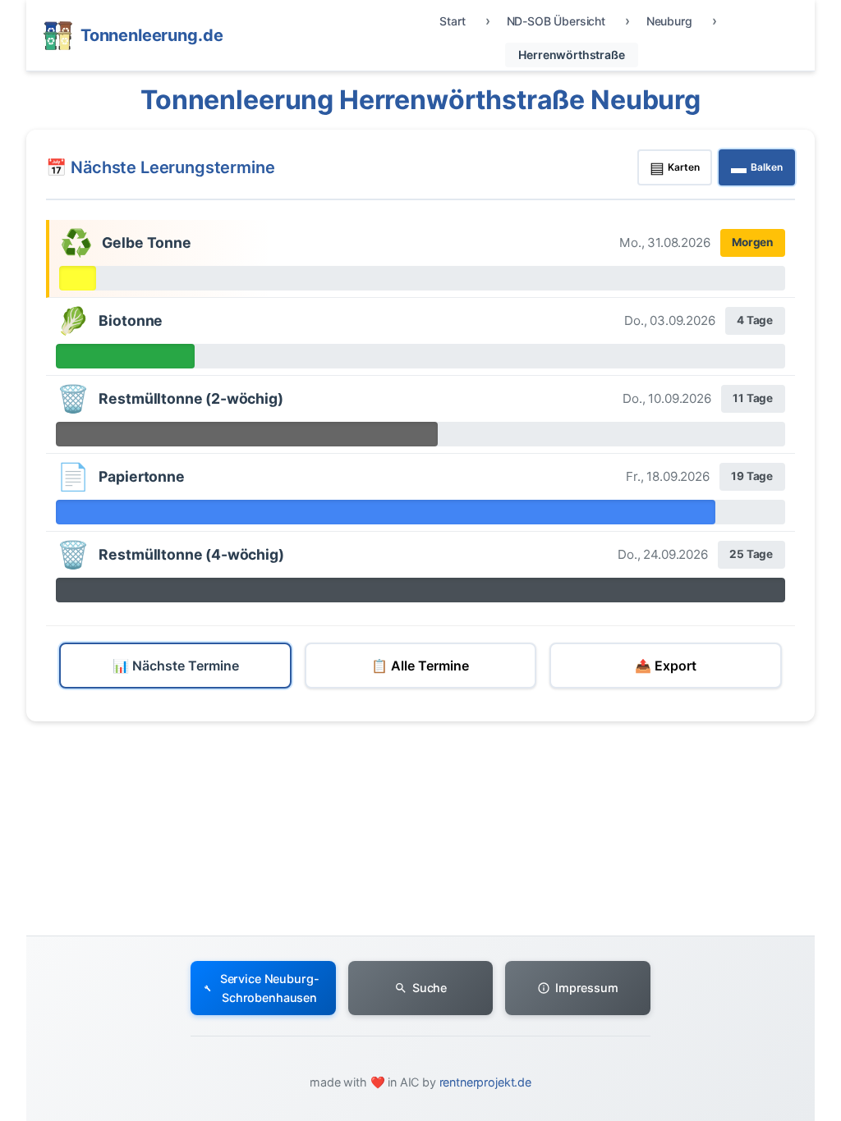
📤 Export (665, 665)
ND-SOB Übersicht (556, 21)
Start (452, 21)
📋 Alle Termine (420, 665)
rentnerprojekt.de (485, 1082)
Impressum (586, 988)
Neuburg (669, 21)
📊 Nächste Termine (176, 665)
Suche (429, 988)
